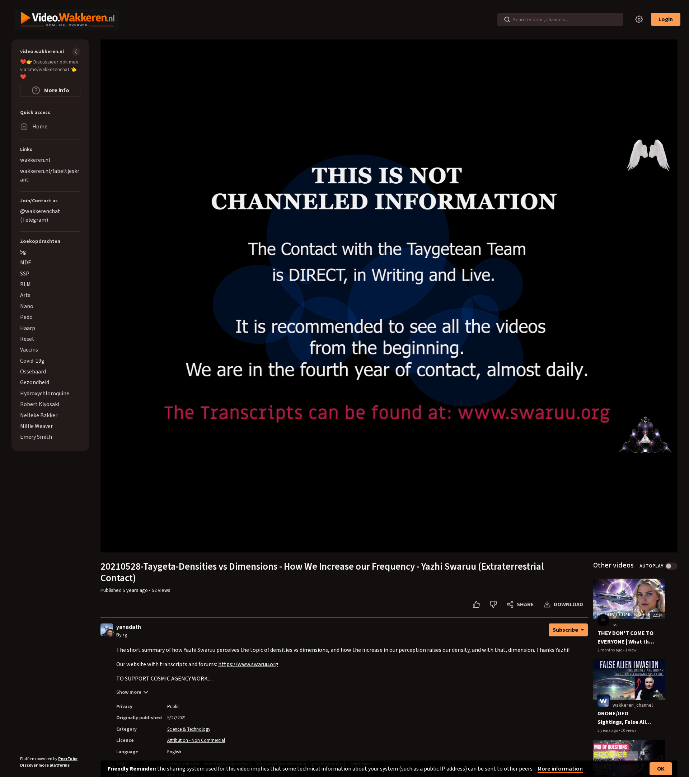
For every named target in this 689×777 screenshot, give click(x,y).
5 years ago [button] (136, 590)
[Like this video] (476, 604)
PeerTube (68, 759)
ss (615, 624)
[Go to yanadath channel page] (110, 633)
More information (560, 769)
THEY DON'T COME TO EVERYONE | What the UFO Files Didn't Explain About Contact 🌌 (625, 637)
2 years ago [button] (608, 730)
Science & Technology (188, 729)
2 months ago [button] (610, 650)
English (174, 752)
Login (665, 19)
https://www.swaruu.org (248, 664)
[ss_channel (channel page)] (603, 620)
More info (56, 90)
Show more (128, 692)
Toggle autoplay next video (671, 566)
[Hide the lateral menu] (76, 51)
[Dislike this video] (493, 604)
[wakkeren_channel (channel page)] (603, 701)
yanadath (128, 627)
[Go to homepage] (65, 19)
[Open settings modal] (639, 19)
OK (661, 769)
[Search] (507, 19)
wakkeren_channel (633, 705)
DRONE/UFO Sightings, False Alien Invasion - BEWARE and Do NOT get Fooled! (624, 718)
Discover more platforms (45, 765)
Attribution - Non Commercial (196, 740)
